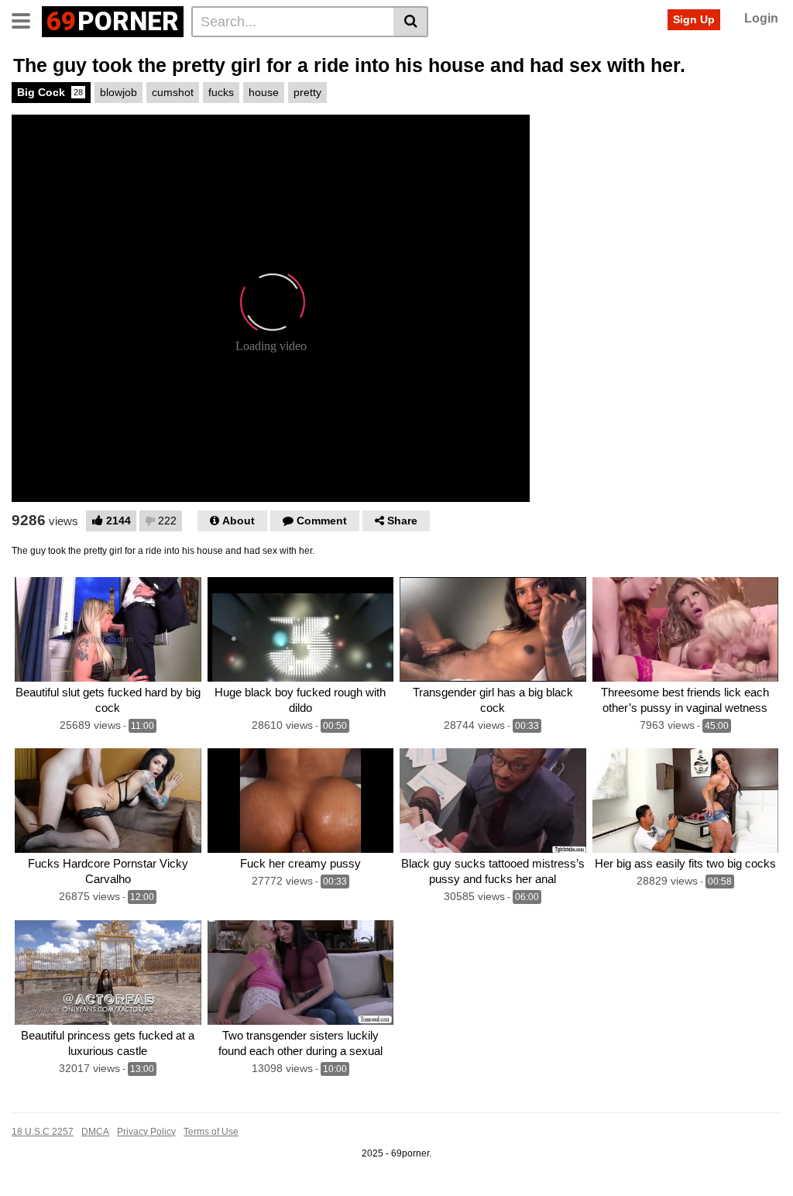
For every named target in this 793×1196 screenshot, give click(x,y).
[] (410, 21)
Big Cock (50, 92)
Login (761, 18)
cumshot (173, 92)
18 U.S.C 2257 (43, 1131)
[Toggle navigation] (27, 19)
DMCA (95, 1131)
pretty (307, 92)
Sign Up (694, 19)
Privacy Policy (146, 1131)
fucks (221, 92)
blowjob (118, 92)
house (264, 92)
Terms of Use (211, 1131)
